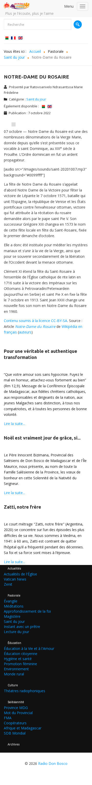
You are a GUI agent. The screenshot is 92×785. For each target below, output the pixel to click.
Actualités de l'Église (20, 574)
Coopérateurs (15, 722)
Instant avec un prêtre (22, 626)
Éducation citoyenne (20, 653)
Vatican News (15, 579)
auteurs (25, 332)
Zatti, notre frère (22, 506)
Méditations (14, 606)
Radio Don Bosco (52, 763)
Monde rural (14, 674)
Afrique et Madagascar (22, 728)
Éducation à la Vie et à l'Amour (29, 648)
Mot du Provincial (18, 712)
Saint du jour (36, 99)
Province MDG (16, 707)
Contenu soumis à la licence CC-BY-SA (35, 320)
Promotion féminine (20, 663)
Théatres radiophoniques (24, 690)
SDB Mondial (15, 733)
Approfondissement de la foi (27, 611)
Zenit (8, 584)
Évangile (10, 601)
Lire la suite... (14, 423)
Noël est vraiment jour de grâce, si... (42, 437)
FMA (8, 717)
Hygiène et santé (18, 658)
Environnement (16, 668)
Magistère (12, 616)
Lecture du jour (16, 631)
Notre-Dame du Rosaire (35, 326)
